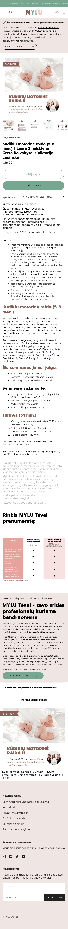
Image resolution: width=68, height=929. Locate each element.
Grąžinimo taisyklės (15, 818)
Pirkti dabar (33, 185)
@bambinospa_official (35, 299)
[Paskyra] (57, 12)
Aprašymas (9, 197)
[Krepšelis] (63, 12)
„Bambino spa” (43, 355)
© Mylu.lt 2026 (10, 917)
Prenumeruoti (55, 898)
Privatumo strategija (15, 812)
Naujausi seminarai (12, 137)
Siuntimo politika (13, 823)
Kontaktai (9, 807)
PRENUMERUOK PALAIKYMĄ (23, 676)
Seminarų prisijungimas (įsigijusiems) (26, 801)
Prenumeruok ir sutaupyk (19, 47)
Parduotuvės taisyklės (16, 829)
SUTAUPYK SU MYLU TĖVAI (38, 197)
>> (4, 850)
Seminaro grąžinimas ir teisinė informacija (31, 688)
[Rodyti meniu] (5, 12)
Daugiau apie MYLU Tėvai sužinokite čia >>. (29, 232)
